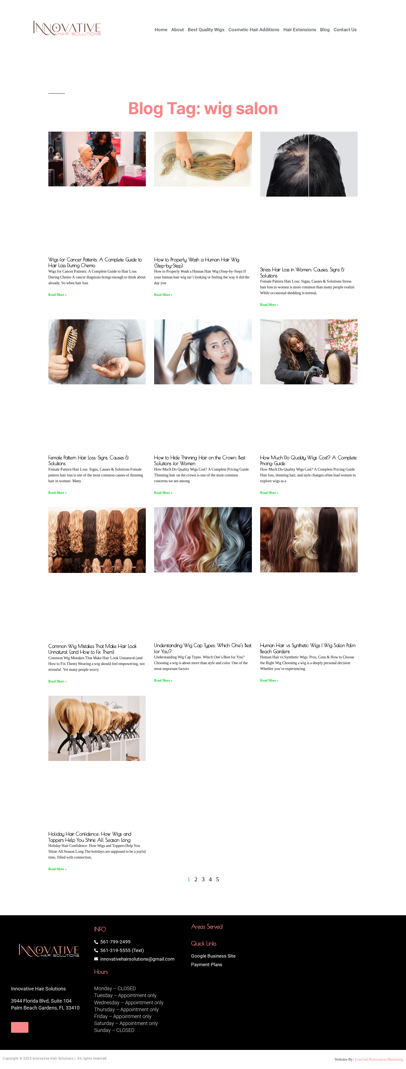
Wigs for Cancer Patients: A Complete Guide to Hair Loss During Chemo (95, 262)
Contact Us (345, 29)
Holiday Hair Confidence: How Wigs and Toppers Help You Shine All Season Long (89, 837)
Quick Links (203, 943)
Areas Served (207, 926)
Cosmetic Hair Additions (254, 29)
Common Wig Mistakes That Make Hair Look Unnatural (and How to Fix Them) (92, 649)
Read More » (57, 295)
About (177, 29)
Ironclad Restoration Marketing (379, 1059)
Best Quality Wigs (206, 29)
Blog (325, 29)
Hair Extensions (299, 29)
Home (161, 29)
